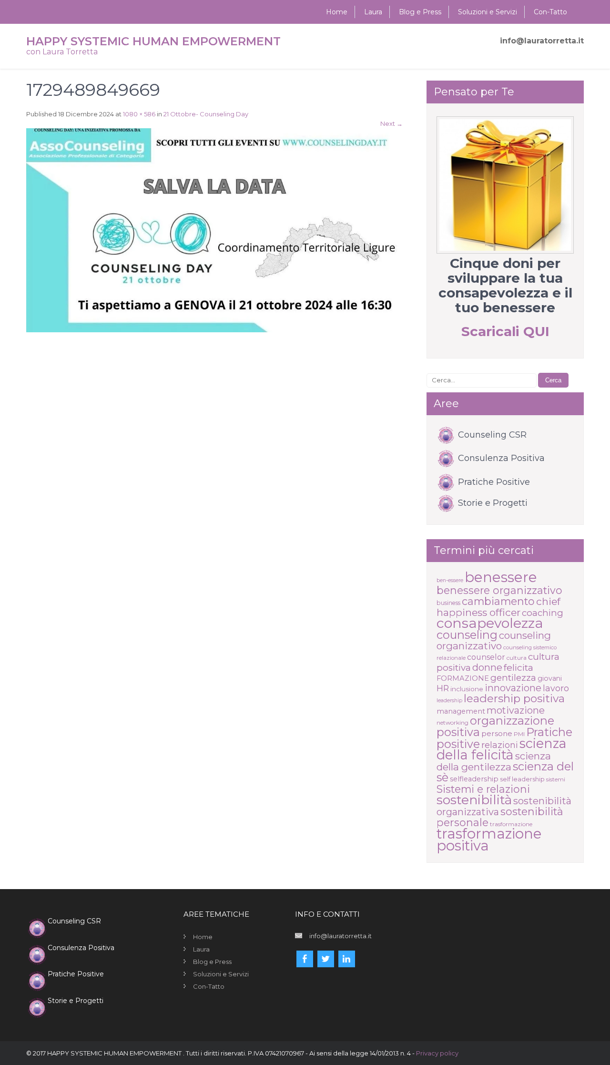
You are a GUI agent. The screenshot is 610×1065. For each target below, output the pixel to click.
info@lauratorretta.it (542, 40)
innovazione (513, 688)
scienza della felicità (502, 749)
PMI (519, 733)
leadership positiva (514, 698)
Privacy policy (437, 1053)
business (448, 602)
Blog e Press (420, 12)
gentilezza (513, 677)
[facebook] (304, 959)
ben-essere (450, 580)
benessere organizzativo (499, 590)
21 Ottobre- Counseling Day (205, 114)
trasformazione (511, 824)
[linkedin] (346, 959)
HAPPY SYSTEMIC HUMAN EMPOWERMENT (153, 41)
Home (336, 12)
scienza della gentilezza (494, 761)
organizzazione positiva (495, 726)
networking (452, 722)
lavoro (556, 688)
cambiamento (498, 601)
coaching (542, 612)
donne (487, 667)
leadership (449, 700)
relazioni (499, 745)
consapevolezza (490, 622)
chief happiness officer (498, 606)
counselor (486, 657)
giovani (550, 678)
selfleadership (474, 779)
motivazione (516, 710)
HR (443, 688)
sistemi (555, 779)
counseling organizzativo (494, 640)
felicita (518, 667)
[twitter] (325, 959)
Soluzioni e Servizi (487, 12)
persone (496, 733)
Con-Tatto (550, 12)
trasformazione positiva (489, 839)
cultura (517, 657)
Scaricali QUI (505, 331)
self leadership (522, 779)
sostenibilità (474, 800)
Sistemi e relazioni (483, 789)
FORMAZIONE (463, 678)
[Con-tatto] (505, 185)
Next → (391, 123)
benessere (501, 577)
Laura (373, 12)
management (461, 711)
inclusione (466, 689)
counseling (467, 635)
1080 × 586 (139, 114)
